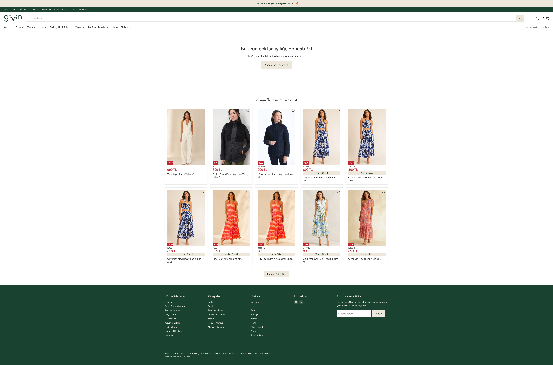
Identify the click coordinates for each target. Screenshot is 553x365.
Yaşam (79, 27)
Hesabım (169, 335)
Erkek (18, 27)
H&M (253, 323)
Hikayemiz (46, 9)
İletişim (545, 27)
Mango (254, 318)
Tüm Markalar (257, 335)
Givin (253, 331)
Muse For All (257, 327)
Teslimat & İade (172, 310)
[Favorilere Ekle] (202, 110)
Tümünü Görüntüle (276, 274)
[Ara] (520, 18)
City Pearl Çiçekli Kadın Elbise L (364, 258)
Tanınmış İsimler (35, 27)
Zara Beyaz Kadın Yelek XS (181, 174)
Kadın (7, 27)
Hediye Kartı (531, 27)
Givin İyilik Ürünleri (60, 27)
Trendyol (255, 314)
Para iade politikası (262, 353)
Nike (253, 306)
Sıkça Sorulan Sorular (175, 306)
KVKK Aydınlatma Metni (224, 353)
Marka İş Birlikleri (121, 27)
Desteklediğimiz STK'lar (80, 9)
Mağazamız (34, 9)
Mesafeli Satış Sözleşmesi (175, 353)
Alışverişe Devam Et (276, 65)
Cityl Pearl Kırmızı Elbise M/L (227, 258)
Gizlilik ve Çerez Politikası (200, 353)
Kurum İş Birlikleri (61, 9)
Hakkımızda (170, 318)
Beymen (255, 302)
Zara (253, 310)
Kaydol (378, 313)
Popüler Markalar (97, 27)
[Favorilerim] (542, 18)
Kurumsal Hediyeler (174, 331)
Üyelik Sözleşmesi (244, 353)
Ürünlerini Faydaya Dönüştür (15, 9)
